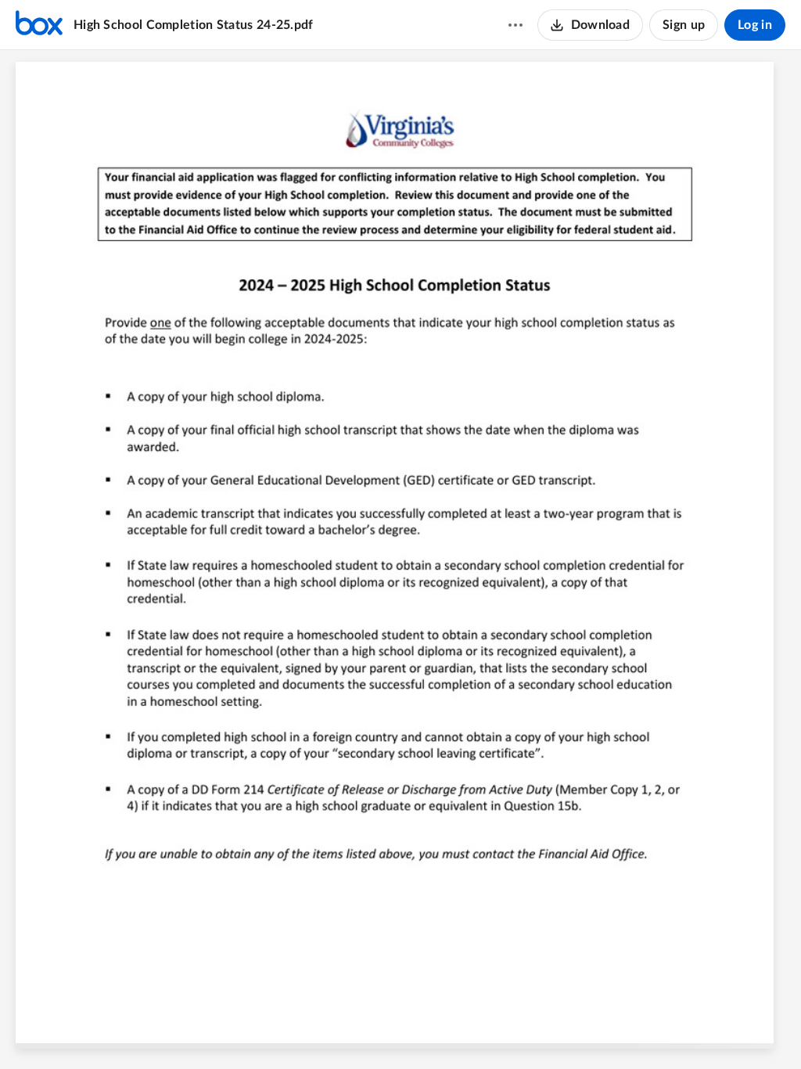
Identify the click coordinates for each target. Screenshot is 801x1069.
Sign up (684, 25)
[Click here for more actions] (515, 25)
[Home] (39, 25)
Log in (755, 25)
